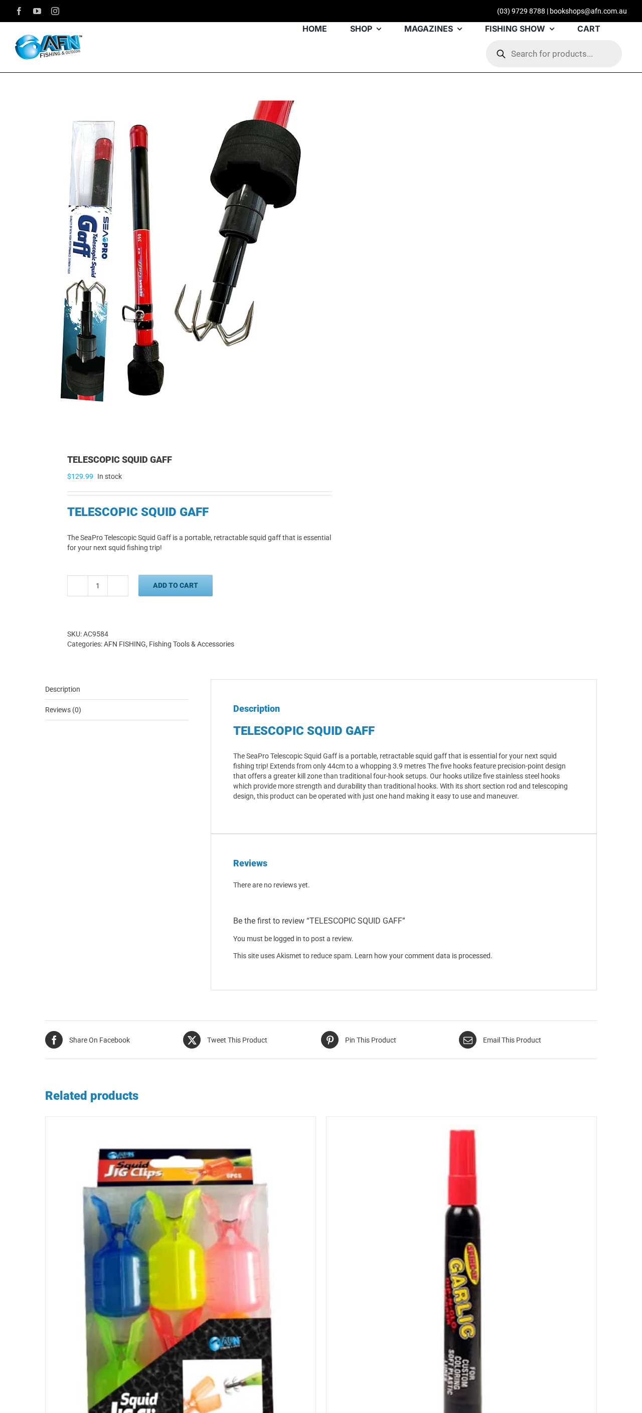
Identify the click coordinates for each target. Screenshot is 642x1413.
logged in (287, 939)
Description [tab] (62, 689)
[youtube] (37, 11)
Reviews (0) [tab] (63, 710)
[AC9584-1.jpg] (177, 264)
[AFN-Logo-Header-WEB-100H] (48, 38)
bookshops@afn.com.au (588, 11)
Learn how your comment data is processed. (424, 956)
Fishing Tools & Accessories (191, 644)
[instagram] (55, 11)
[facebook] (19, 11)
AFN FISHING (125, 644)
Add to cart (175, 585)
